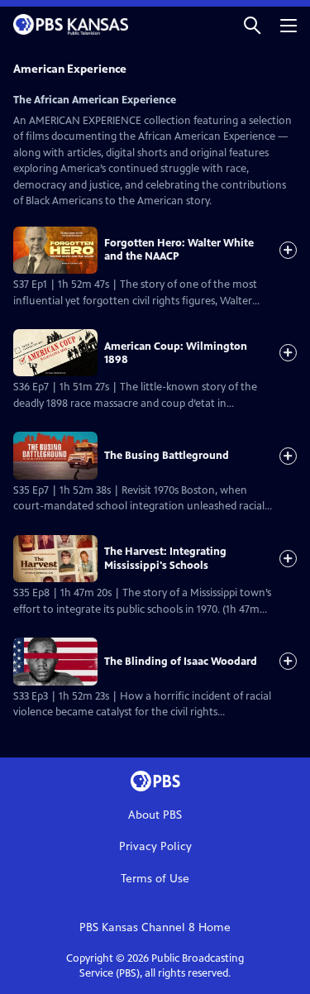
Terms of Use (155, 879)
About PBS (155, 815)
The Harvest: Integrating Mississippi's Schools (165, 558)
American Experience (69, 69)
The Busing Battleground (166, 455)
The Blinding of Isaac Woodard (180, 661)
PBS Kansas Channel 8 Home (155, 927)
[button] (252, 24)
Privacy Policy (155, 846)
